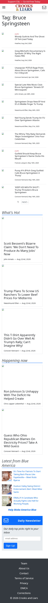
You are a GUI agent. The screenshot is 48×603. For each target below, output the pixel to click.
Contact (24, 573)
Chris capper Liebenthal (14, 403)
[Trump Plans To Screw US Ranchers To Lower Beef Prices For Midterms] (22, 276)
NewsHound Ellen (21, 110)
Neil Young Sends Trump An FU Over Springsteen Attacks (30, 119)
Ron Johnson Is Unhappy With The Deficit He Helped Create (21, 395)
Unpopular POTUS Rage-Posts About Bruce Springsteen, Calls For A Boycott (30, 70)
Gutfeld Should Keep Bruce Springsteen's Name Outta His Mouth (29, 156)
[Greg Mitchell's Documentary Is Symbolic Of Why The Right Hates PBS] (7, 55)
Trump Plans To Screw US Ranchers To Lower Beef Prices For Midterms (21, 294)
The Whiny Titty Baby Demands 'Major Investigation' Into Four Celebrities (30, 136)
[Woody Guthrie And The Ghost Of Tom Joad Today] (7, 38)
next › (25, 202)
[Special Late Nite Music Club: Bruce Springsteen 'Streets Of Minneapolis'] (7, 89)
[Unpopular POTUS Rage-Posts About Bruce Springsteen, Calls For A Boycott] (7, 72)
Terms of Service (24, 578)
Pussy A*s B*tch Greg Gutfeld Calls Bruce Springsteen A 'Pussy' (29, 173)
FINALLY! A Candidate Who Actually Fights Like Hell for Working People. (26, 500)
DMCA (24, 588)
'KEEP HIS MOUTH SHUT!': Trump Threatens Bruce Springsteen (27, 190)
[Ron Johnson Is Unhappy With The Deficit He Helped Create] (22, 376)
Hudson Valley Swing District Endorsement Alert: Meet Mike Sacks (28, 489)
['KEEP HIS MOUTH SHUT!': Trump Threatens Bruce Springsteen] (7, 191)
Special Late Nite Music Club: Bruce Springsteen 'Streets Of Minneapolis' (29, 87)
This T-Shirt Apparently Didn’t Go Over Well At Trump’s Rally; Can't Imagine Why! (19, 340)
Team (24, 563)
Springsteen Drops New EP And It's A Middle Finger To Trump (30, 102)
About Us (24, 568)
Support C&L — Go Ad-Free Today (24, 1)
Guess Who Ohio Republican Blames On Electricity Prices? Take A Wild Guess (20, 440)
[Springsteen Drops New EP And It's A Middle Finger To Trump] (7, 105)
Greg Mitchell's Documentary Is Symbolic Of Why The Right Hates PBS (30, 53)
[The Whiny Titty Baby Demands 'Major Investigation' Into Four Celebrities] (7, 138)
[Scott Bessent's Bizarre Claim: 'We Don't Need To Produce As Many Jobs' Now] (22, 228)
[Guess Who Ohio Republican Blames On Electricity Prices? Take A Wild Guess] (22, 420)
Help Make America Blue (22, 509)
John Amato (19, 94)
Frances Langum (21, 163)
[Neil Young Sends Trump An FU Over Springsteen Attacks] (7, 122)
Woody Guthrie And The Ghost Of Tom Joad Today (29, 37)
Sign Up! (10, 545)
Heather (18, 43)
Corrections (24, 593)
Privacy (24, 583)
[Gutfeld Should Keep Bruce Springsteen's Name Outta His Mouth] (7, 155)
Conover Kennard (21, 77)
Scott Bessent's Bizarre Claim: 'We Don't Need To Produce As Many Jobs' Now (21, 248)
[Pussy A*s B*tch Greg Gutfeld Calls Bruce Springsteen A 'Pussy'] (7, 174)
